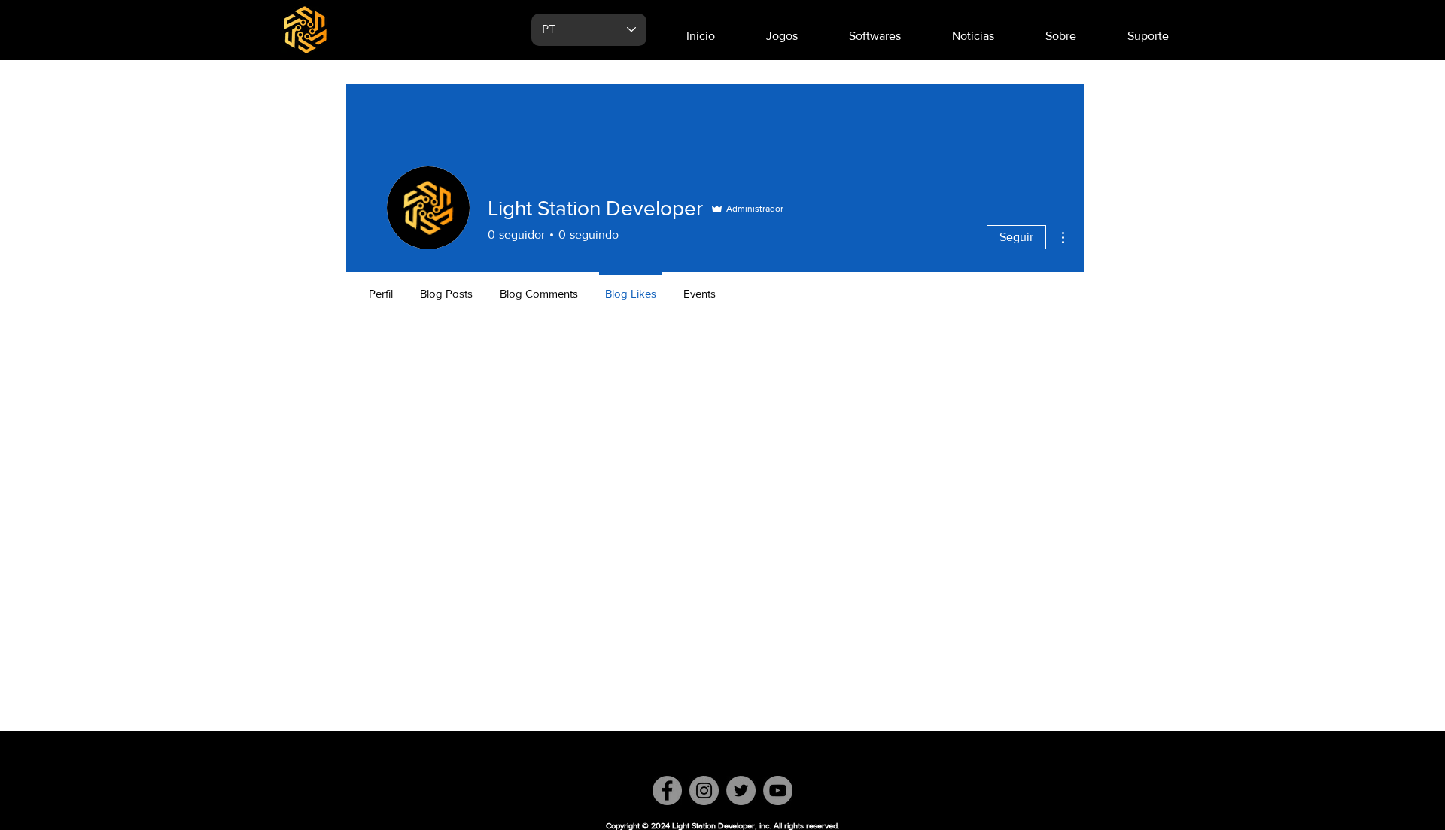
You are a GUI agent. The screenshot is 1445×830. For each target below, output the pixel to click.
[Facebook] (667, 790)
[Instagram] (704, 790)
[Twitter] (741, 790)
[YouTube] (777, 790)
